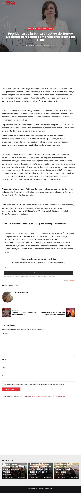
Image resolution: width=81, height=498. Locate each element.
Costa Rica (31, 29)
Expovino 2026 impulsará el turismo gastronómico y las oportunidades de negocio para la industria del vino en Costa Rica (65, 464)
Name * (4, 359)
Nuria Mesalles (29, 45)
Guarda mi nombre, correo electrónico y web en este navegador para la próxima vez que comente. (34, 384)
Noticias (50, 29)
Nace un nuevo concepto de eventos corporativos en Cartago (13, 468)
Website (4, 376)
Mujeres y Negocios (40, 29)
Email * (4, 367)
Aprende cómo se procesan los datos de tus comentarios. (47, 396)
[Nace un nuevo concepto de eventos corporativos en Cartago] (14, 471)
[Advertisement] (40, 67)
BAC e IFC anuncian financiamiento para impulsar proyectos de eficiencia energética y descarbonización (40, 466)
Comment (5, 333)
